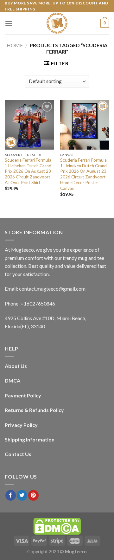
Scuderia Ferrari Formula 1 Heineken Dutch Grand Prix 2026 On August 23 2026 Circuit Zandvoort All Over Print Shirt (28, 171)
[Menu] (8, 23)
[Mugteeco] (57, 23)
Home (15, 45)
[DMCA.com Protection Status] (57, 525)
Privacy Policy (21, 425)
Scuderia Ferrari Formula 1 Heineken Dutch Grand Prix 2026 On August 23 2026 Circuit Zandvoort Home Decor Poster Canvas (83, 174)
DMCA (12, 380)
